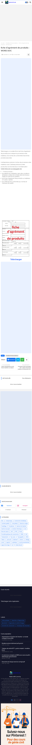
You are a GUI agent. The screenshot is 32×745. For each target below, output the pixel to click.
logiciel (8, 542)
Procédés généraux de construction (10, 534)
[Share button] (27, 360)
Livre (25, 528)
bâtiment (15, 539)
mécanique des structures (23, 625)
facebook (9, 505)
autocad (9, 539)
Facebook (12, 359)
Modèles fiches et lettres (12, 43)
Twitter (18, 360)
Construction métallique (20, 520)
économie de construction (8, 625)
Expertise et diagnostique (18, 620)
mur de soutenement (24, 542)
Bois (2, 520)
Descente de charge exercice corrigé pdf (13, 661)
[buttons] (12, 700)
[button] (26, 2)
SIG (26, 534)
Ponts (20, 531)
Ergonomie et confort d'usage (16, 623)
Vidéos (3, 539)
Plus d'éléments (26, 378)
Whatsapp (22, 360)
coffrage (27, 539)
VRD (27, 537)
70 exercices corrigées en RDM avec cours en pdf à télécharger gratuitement (16, 655)
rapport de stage (5, 545)
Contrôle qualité (5, 523)
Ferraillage (4, 526)
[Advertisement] (16, 23)
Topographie (20, 537)
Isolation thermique (17, 528)
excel (2, 542)
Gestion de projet (5, 528)
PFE (16, 531)
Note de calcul (5, 531)
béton (21, 539)
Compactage (9, 520)
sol (12, 545)
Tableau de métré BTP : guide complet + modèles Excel (16, 649)
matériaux (14, 542)
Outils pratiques (6, 620)
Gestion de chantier (21, 526)
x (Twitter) (8, 509)
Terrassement (4, 537)
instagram (25, 505)
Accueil (3, 43)
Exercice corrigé (24, 523)
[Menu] (2, 2)
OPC (12, 531)
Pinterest (24, 509)
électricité (4, 623)
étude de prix (19, 545)
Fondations (11, 526)
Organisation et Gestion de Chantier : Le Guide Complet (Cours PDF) (15, 637)
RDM (22, 534)
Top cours (12, 537)
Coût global (15, 523)
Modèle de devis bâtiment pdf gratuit (12, 643)
